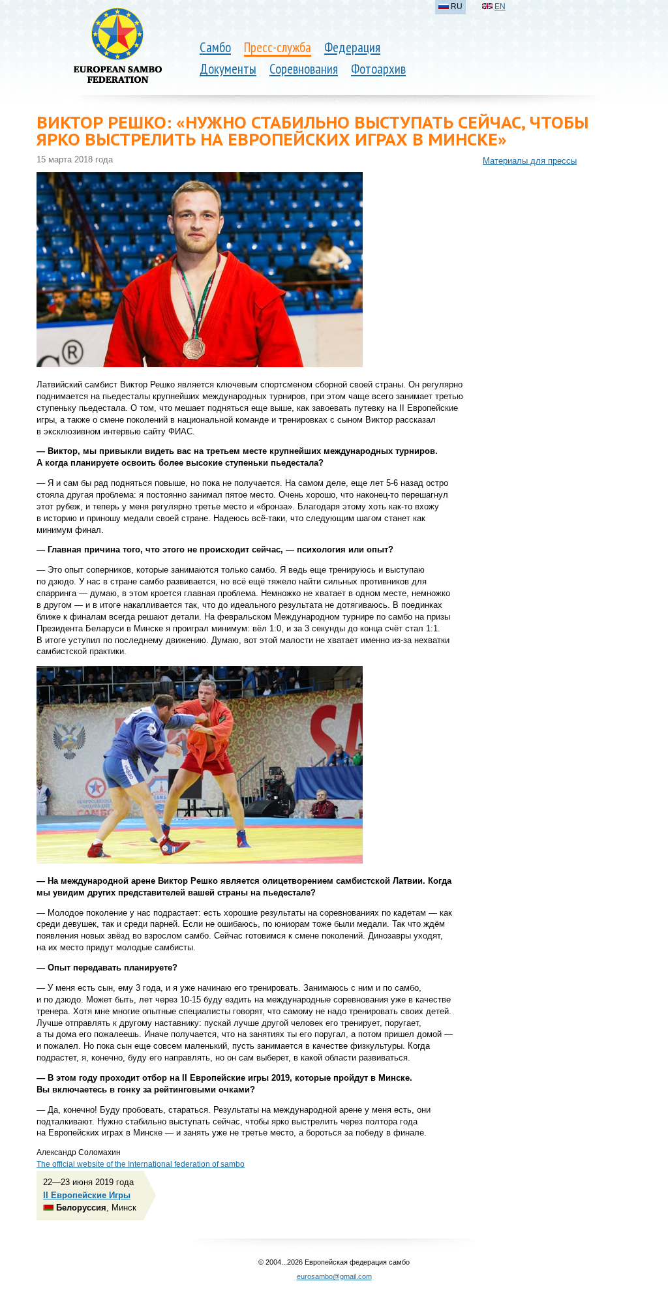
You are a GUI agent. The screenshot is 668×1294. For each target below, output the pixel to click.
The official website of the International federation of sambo (141, 1164)
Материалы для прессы (530, 161)
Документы (228, 69)
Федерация (352, 47)
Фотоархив (378, 69)
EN (500, 6)
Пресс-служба (277, 47)
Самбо (215, 47)
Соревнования (303, 69)
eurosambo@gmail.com (334, 1276)
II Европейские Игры (86, 1195)
